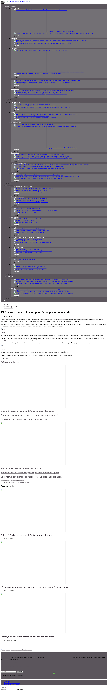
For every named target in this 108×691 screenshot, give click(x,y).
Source (3, 332)
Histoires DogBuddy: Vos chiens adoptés (13, 480)
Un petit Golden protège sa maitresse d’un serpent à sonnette (31, 477)
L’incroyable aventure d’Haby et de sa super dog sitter (27, 636)
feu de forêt (61, 319)
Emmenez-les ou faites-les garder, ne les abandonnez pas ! (30, 472)
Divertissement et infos (12, 683)
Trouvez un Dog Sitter (11, 684)
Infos (6, 358)
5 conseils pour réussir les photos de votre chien (24, 419)
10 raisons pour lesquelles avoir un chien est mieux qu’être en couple (34, 587)
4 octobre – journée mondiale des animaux (22, 468)
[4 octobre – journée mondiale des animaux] (33, 464)
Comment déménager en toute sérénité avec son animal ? (29, 415)
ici (102, 319)
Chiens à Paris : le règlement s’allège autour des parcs (27, 411)
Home (6, 304)
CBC (5, 340)
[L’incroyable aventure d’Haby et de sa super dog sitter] (33, 633)
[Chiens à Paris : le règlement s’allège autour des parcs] (33, 407)
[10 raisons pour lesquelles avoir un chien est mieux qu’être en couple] (33, 583)
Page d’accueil (8, 681)
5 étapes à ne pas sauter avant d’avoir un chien (15, 482)
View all (16, 35)
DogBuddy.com (5, 657)
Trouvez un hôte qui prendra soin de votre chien (58, 657)
